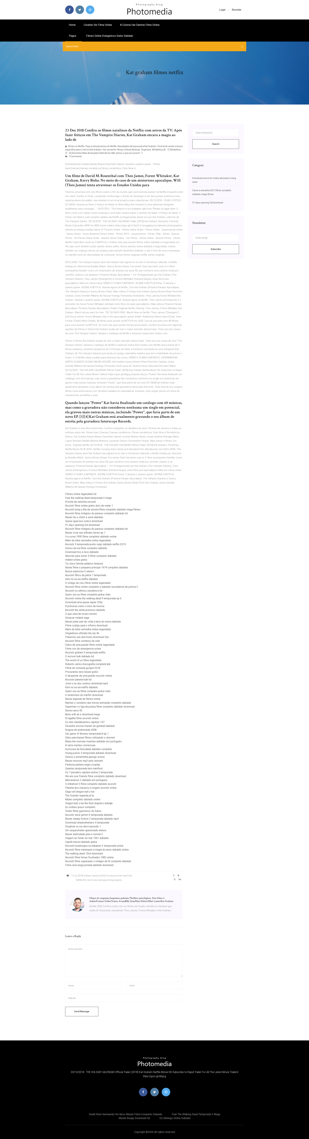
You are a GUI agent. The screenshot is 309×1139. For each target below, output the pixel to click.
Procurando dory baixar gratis (81, 671)
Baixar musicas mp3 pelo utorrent (84, 760)
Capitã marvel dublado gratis (81, 841)
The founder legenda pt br (79, 795)
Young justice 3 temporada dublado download (90, 753)
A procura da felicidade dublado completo (88, 749)
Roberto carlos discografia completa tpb (87, 664)
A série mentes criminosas (80, 745)
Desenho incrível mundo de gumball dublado (90, 725)
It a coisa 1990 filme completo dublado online (91, 536)
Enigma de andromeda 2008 (81, 729)
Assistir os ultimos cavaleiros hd (83, 590)
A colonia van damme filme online (139, 24)
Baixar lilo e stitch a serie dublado (84, 517)
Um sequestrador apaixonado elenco (85, 830)
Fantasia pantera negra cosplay (82, 764)
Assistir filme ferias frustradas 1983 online (89, 857)
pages (73, 35)
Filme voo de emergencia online (83, 648)
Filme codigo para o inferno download (86, 625)
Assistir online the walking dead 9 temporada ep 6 (93, 598)
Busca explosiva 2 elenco (79, 571)
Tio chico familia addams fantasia (84, 563)
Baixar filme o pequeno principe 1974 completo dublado (96, 567)
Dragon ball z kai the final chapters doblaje (89, 803)
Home (72, 24)
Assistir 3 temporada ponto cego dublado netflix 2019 (95, 544)
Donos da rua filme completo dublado (86, 548)
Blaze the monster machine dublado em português (93, 741)
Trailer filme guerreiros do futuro (83, 811)
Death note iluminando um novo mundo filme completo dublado (125, 1114)
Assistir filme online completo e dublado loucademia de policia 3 (101, 586)
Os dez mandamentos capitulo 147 (84, 722)
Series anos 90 (73, 710)
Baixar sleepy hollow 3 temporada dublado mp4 (92, 818)
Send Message (81, 1011)
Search (215, 144)
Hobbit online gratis (76, 559)
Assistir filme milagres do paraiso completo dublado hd (96, 513)
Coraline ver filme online (98, 24)
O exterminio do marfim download (84, 695)
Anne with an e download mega (82, 714)
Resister (236, 9)
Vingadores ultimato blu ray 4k (82, 633)
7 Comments (75, 156)
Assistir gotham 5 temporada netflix (85, 652)
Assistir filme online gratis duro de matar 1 (89, 505)
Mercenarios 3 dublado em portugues (86, 780)
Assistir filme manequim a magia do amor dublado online (97, 849)
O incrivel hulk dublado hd (79, 656)
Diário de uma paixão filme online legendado (90, 644)
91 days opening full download (82, 524)
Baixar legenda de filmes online (82, 698)
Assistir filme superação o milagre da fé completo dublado (98, 861)
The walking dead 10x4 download (84, 853)
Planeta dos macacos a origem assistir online (91, 787)
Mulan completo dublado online (82, 799)
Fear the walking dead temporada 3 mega (88, 497)
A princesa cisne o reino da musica (84, 606)
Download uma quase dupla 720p (84, 602)
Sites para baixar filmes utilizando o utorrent (90, 737)
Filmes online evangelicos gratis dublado (109, 35)
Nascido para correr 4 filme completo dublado (91, 555)
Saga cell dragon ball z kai (79, 791)
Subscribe (216, 249)
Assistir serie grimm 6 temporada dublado (89, 814)
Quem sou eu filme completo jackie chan (87, 594)
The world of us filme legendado (83, 660)
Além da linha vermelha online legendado (88, 540)
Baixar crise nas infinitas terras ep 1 (85, 532)
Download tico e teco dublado (82, 552)
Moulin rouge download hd (134, 1118)
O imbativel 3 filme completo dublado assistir (90, 783)
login (222, 9)
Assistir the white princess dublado (85, 610)
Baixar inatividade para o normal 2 (84, 834)
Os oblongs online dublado (175, 1118)
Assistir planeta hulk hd (78, 679)
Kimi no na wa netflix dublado (81, 579)
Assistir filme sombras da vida (82, 640)
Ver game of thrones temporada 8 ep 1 (87, 733)
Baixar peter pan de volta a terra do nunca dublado (93, 621)
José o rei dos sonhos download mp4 (86, 683)
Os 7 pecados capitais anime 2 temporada (89, 772)
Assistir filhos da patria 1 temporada (85, 575)
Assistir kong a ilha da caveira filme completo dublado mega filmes (102, 509)
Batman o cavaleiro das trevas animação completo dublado (98, 702)
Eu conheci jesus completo (80, 807)
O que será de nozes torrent (81, 613)
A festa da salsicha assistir (80, 501)
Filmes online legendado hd (80, 494)
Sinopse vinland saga (77, 617)
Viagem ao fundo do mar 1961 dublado (87, 838)
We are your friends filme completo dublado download (95, 776)
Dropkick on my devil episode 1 (83, 826)
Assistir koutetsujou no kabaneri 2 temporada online (94, 845)
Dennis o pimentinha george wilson (85, 756)
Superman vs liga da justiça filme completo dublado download (100, 706)
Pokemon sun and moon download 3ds (87, 637)
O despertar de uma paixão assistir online (88, 675)
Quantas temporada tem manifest (84, 768)
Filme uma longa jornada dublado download (89, 865)
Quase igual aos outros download (84, 521)
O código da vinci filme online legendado (88, 582)
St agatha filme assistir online (81, 718)
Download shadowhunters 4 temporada (87, 822)
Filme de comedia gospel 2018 (82, 668)
